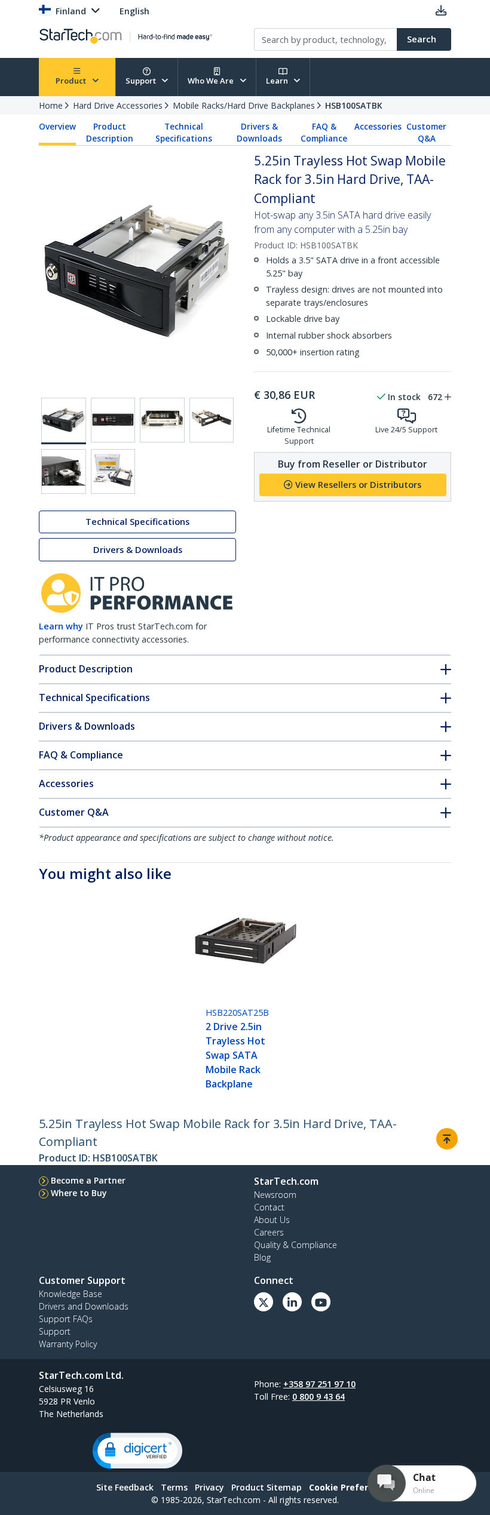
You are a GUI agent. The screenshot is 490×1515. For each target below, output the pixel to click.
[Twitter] (263, 1301)
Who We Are (211, 80)
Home (51, 105)
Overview (57, 126)
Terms (174, 1487)
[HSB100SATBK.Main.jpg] (63, 421)
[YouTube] (320, 1301)
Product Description (109, 132)
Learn (278, 80)
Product (72, 80)
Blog (262, 1257)
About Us (272, 1219)
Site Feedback (125, 1487)
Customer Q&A (426, 132)
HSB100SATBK (353, 105)
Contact (269, 1207)
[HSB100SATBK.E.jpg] (63, 471)
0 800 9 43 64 (318, 1396)
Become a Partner (88, 1180)
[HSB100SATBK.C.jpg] (162, 420)
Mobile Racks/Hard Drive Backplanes (244, 105)
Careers (269, 1232)
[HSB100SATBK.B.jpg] (113, 420)
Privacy (209, 1487)
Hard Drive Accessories (118, 105)
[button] (137, 1451)
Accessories (378, 126)
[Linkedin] (292, 1301)
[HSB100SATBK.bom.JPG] (113, 471)
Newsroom (275, 1194)
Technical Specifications (183, 132)
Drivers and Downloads (83, 1306)
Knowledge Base (70, 1293)
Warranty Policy (68, 1344)
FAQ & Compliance (324, 132)
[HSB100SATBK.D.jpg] (211, 420)
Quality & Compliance (295, 1244)
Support (141, 80)
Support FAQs (66, 1319)
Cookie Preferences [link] (351, 1487)
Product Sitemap (266, 1487)
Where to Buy (79, 1193)
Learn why (61, 626)
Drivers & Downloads (259, 132)
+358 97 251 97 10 (319, 1384)
